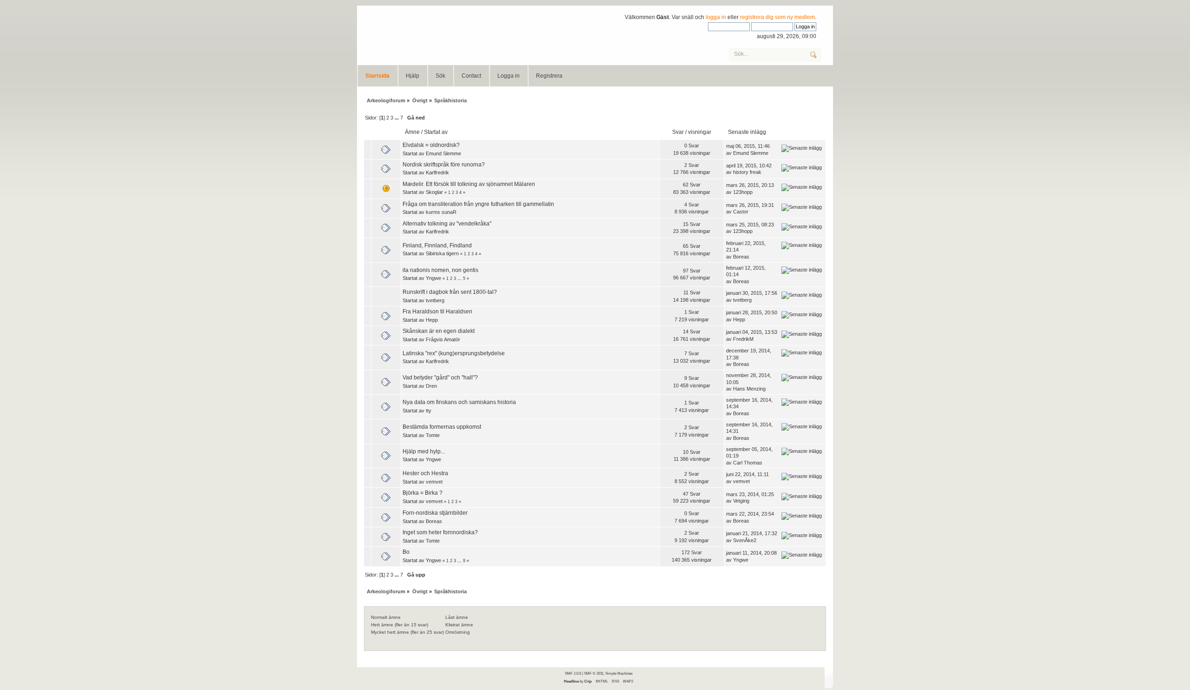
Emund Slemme (443, 153)
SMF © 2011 (593, 673)
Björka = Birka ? (423, 493)
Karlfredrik (437, 172)
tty (428, 410)
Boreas (741, 256)
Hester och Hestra (425, 473)
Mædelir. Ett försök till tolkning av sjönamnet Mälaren (469, 184)
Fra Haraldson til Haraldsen (437, 311)
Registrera (549, 76)
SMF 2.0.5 (573, 673)
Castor (740, 211)
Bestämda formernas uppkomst (442, 427)
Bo (406, 552)
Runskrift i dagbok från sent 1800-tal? (450, 292)
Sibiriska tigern (442, 253)
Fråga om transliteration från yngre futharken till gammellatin (478, 204)
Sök (440, 76)
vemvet (434, 481)
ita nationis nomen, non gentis (440, 270)
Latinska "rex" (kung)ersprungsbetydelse (454, 353)
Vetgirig (741, 501)
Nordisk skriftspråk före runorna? (444, 164)
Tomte (433, 435)
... (397, 117)
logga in (716, 17)
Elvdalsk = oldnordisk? (431, 145)
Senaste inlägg (747, 132)
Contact (471, 76)
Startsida (377, 76)
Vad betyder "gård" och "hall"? (440, 377)
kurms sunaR (441, 212)
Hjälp (412, 76)
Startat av (436, 132)
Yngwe (433, 278)
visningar (699, 132)
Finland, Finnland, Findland (437, 245)
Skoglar (434, 192)
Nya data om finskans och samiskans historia (459, 402)
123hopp (743, 192)
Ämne (412, 132)
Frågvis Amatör (443, 339)
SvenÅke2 (744, 540)
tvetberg (435, 300)
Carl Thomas (747, 462)
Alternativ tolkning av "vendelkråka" (447, 223)
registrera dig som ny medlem (777, 17)
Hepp (432, 320)
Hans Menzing (749, 388)
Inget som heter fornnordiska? (440, 532)
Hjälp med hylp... (424, 451)
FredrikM (743, 339)
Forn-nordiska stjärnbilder (435, 513)
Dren (431, 386)
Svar (678, 132)
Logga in (508, 76)
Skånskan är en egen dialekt (439, 331)
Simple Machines (619, 673)
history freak (747, 172)
